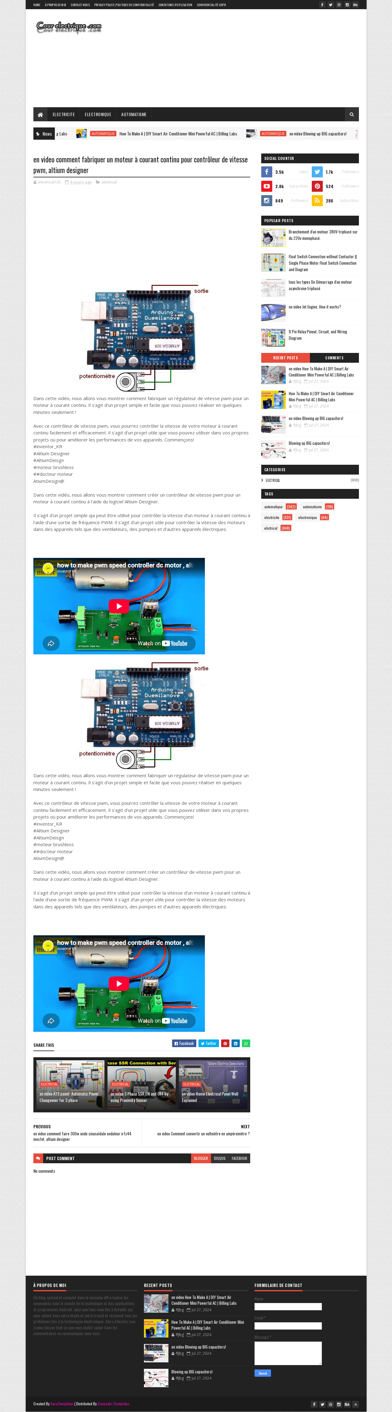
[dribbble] (339, 4)
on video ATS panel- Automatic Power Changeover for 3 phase (69, 1096)
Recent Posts (285, 357)
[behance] (355, 4)
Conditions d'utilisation (175, 4)
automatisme (312, 506)
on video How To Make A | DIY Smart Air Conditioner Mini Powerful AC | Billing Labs (321, 371)
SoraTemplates (62, 1403)
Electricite (64, 114)
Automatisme (134, 114)
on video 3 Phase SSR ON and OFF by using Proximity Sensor (139, 1096)
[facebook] (322, 4)
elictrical (109, 182)
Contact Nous (80, 4)
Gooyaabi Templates (113, 1403)
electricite (271, 517)
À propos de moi (55, 4)
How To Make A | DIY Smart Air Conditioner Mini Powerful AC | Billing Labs (144, 133)
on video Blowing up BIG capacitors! (283, 133)
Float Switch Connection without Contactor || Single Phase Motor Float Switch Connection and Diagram (323, 262)
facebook (239, 1158)
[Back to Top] (355, 1404)
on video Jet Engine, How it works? (315, 307)
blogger (201, 1158)
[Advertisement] (247, 58)
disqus (220, 1158)
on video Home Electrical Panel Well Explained (210, 1096)
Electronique (98, 114)
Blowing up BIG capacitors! (309, 443)
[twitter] (330, 4)
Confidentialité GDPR (211, 4)
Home (36, 4)
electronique (307, 517)
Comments (334, 357)
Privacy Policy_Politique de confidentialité (124, 4)
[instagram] (347, 4)
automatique (69, 133)
